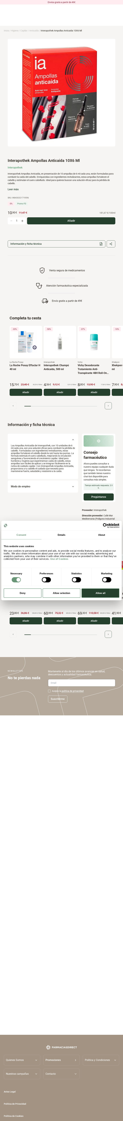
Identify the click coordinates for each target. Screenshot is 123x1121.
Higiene (14, 30)
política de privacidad (73, 691)
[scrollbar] (60, 406)
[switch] (46, 579)
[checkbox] (49, 691)
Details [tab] (62, 534)
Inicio (6, 30)
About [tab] (101, 534)
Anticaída (34, 30)
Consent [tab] (21, 534)
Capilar (23, 30)
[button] (61, 1060)
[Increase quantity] (22, 220)
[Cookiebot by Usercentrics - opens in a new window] (105, 525)
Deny (22, 593)
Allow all (100, 593)
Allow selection (61, 593)
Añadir (25, 392)
